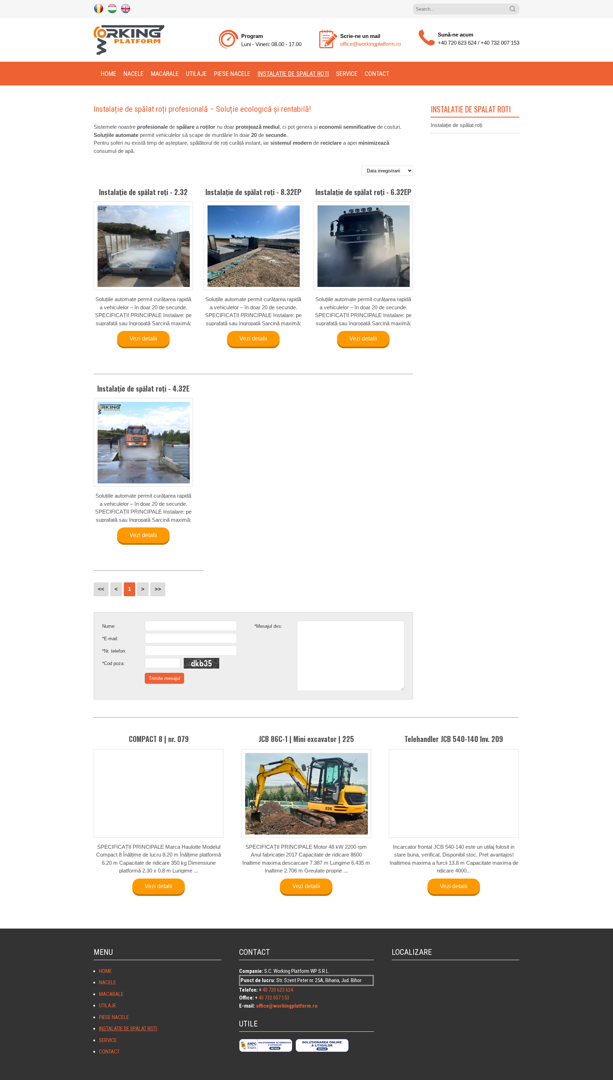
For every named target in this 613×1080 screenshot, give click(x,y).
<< (101, 589)
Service (347, 73)
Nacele (133, 73)
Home (108, 73)
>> (158, 589)
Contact (377, 73)
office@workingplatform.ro (370, 44)
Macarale (165, 73)
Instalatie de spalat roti (293, 73)
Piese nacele (232, 73)
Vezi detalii (143, 339)
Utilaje (196, 73)
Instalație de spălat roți (456, 125)
